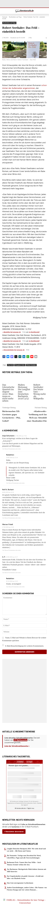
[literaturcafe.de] (24, 11)
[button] (4, 356)
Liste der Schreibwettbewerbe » (16, 746)
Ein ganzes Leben (20, 365)
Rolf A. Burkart (8, 489)
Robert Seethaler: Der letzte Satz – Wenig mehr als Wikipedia (39, 392)
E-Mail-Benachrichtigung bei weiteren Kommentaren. (24, 646)
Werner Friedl (7, 524)
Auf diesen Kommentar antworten (11, 449)
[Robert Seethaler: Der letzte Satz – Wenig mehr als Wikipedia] (40, 379)
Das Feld (10, 365)
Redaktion (10, 455)
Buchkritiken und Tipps (15, 17)
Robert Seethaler (31, 365)
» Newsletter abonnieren (14, 831)
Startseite (4, 17)
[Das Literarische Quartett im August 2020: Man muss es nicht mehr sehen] (9, 379)
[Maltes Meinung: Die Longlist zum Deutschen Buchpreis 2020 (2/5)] (24, 379)
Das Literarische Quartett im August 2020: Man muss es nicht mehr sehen (8, 393)
